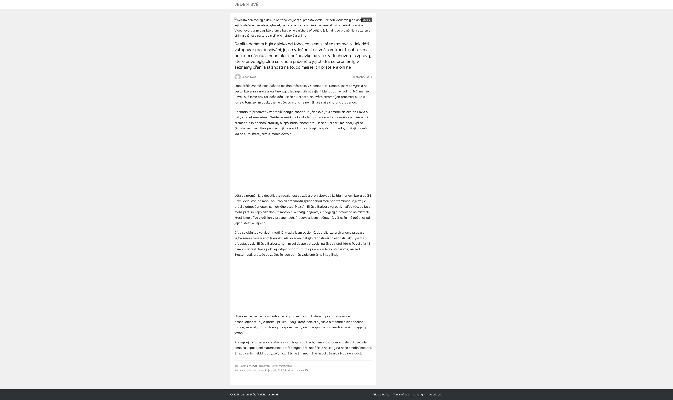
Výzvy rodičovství (260, 366)
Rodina (366, 20)
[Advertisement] (303, 165)
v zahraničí (301, 370)
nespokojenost (266, 370)
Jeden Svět (247, 4)
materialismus (247, 370)
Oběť (280, 370)
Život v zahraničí (282, 366)
